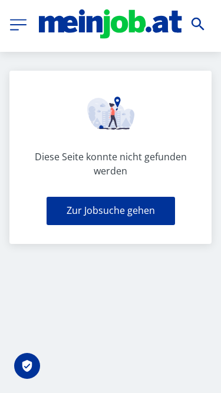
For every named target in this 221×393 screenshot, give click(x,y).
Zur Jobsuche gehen (111, 210)
